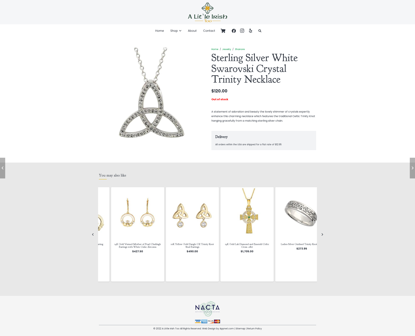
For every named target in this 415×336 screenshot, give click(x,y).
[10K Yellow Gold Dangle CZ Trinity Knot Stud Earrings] (180, 213)
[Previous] (93, 234)
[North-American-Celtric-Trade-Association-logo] (207, 309)
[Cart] (223, 30)
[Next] (322, 234)
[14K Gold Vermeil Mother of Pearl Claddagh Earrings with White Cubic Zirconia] (125, 213)
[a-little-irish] (207, 12)
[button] (180, 30)
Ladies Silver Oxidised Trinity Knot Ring (289, 244)
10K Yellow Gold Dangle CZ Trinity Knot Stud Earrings (180, 246)
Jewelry (226, 49)
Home (214, 49)
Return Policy (254, 328)
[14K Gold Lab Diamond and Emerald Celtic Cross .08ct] (234, 213)
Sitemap (240, 328)
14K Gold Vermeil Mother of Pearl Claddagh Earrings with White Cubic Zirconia (125, 246)
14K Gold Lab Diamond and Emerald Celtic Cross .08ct (235, 246)
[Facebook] (234, 31)
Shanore (240, 49)
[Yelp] (250, 31)
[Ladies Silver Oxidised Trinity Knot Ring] (289, 213)
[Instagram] (242, 31)
